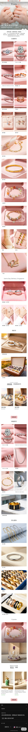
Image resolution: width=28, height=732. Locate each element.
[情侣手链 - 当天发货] (20, 315)
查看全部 (14, 417)
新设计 (12, 667)
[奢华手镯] (14, 145)
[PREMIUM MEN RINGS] (20, 481)
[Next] (25, 30)
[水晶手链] (14, 192)
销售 (16, 667)
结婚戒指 (9, 384)
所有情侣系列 (17, 384)
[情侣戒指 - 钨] (20, 75)
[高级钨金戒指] (14, 504)
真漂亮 (4, 27)
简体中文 (7, 727)
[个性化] (14, 262)
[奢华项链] (7, 122)
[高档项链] (20, 457)
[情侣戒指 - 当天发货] (14, 291)
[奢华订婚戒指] (7, 51)
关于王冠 (3, 723)
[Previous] (23, 30)
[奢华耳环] (20, 122)
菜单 (2, 705)
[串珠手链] (14, 216)
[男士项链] (14, 533)
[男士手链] (14, 556)
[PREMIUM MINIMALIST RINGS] (7, 75)
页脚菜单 (3, 708)
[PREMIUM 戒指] (20, 51)
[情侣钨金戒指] (14, 343)
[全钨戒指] (14, 367)
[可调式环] (20, 98)
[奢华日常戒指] (7, 98)
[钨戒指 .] (14, 580)
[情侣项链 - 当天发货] (7, 315)
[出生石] (20, 239)
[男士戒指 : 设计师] (14, 603)
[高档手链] (7, 481)
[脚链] (7, 239)
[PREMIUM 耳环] (7, 457)
